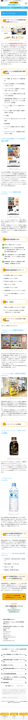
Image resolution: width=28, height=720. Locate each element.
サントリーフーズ (7, 635)
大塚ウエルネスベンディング (9, 637)
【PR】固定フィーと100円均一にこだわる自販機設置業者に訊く (14, 678)
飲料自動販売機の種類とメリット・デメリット (14, 669)
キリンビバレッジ (7, 631)
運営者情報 (6, 682)
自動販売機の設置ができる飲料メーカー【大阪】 (13, 626)
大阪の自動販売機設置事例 (9, 674)
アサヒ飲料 (5, 638)
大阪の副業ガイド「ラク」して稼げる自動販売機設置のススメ (13, 0)
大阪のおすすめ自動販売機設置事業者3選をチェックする (13, 596)
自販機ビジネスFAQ (8, 665)
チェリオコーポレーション (9, 640)
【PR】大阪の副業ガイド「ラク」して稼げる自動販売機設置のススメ (16, 702)
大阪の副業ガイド (9, 686)
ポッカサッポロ (6, 628)
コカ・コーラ (6, 633)
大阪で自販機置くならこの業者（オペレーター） (14, 655)
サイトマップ (20, 686)
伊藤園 (4, 630)
